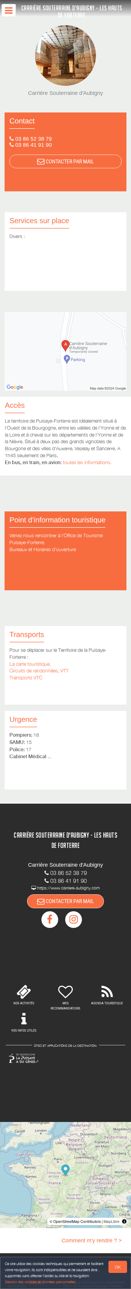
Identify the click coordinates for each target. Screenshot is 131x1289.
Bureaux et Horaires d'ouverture (42, 549)
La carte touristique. (30, 664)
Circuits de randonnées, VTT (39, 670)
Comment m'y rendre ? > (92, 1240)
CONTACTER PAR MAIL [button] (69, 161)
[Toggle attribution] (124, 1221)
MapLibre (111, 1221)
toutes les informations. (87, 462)
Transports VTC (25, 677)
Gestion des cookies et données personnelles (40, 1282)
